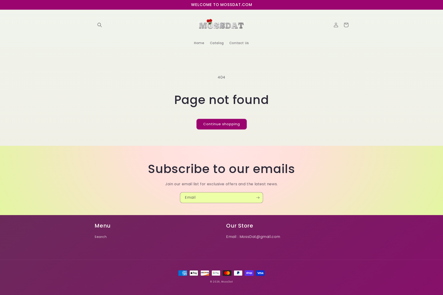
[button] (100, 25)
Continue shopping (221, 124)
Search (101, 236)
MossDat (227, 281)
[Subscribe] (258, 197)
